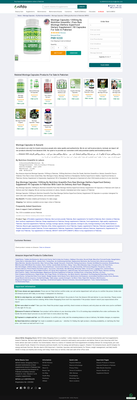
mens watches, (20, 263)
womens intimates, (68, 280)
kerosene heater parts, (86, 270)
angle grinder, (40, 274)
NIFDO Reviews (47, 362)
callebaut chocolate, (76, 259)
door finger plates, (51, 274)
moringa (49, 224)
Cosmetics (68, 11)
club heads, (60, 268)
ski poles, (96, 272)
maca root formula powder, (102, 259)
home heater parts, (64, 276)
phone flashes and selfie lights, (37, 268)
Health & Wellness (80, 11)
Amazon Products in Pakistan (105, 362)
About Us (45, 368)
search (82, 7)
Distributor (45, 378)
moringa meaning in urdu (96, 224)
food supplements (92, 221)
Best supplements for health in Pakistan (87, 219)
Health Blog (46, 375)
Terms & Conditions (75, 370)
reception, (101, 267)
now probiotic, (20, 272)
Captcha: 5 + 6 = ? (105, 57)
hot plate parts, (107, 265)
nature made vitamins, (41, 270)
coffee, (49, 265)
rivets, (44, 265)
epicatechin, (36, 263)
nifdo (49, 226)
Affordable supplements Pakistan (39, 219)
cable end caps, (73, 270)
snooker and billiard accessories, (98, 263)
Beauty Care (19, 11)
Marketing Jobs (74, 378)
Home (19, 15)
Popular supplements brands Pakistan (29, 228)
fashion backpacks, (102, 280)
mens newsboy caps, (84, 265)
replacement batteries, (79, 261)
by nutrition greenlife (43, 15)
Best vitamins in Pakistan (111, 219)
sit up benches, (62, 274)
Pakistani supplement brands (109, 226)
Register (112, 6)
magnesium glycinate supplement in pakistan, (59, 272)
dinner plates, (98, 270)
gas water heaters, (74, 274)
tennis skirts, (19, 261)
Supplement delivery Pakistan (84, 228)
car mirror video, (76, 278)
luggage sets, (99, 268)
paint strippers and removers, (25, 274)
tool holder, (35, 280)
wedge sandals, (52, 276)
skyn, (42, 263)
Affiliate (44, 381)
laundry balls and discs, (60, 265)
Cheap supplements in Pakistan (53, 221)
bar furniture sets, (94, 261)
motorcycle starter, (46, 259)
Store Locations (74, 381)
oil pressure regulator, (90, 267)
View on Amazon (45, 247)
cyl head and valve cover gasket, (35, 276)
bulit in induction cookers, (61, 259)
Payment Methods (75, 362)
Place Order (105, 65)
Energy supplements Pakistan (75, 221)
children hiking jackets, (34, 267)
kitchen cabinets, (21, 268)
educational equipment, (83, 280)
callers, (27, 272)
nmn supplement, (61, 270)
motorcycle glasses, (107, 261)
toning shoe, (50, 261)
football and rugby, (43, 278)
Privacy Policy (73, 368)
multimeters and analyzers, (79, 276)
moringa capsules (29, 15)
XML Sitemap (73, 373)
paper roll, (85, 278)
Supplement (69, 228)
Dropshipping (73, 375)
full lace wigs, (49, 263)
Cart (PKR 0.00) (117, 7)
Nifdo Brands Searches (103, 368)
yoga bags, (43, 280)
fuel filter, (111, 274)
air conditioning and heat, (63, 261)
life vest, (102, 272)
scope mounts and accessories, (25, 278)
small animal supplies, (55, 280)
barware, (116, 276)
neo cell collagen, (21, 267)
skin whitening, (69, 268)
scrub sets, (90, 268)
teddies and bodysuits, (31, 259)
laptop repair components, (24, 270)
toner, (93, 280)
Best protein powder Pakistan (61, 219)
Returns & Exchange (75, 365)
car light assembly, (76, 267)
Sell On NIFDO (111, 11)
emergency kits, (97, 265)
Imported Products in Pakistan (106, 365)
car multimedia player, (22, 281)
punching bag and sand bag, (98, 274)
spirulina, (29, 263)
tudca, (75, 265)
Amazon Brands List (102, 370)
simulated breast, (49, 267)
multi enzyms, (101, 278)
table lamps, (54, 278)
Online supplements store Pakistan (64, 226)
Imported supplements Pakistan (34, 224)
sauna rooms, (20, 276)
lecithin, (108, 267)
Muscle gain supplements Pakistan (35, 226)
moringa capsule (58, 224)
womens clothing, (109, 270)
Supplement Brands (102, 373)
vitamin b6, (69, 263)
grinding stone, (79, 272)
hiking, (70, 265)
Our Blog (45, 373)
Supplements (30, 11)
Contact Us (45, 365)
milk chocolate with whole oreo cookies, (28, 265)
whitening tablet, (80, 268)
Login (120, 6)
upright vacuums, (60, 263)
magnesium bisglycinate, (23, 280)
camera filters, (109, 268)
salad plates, (19, 259)
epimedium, (84, 274)
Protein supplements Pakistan (53, 228)
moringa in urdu (82, 224)
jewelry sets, (41, 261)
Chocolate (92, 11)
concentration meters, (62, 267)
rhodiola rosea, (114, 263)
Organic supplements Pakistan (88, 226)
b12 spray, (52, 270)
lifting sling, (88, 272)
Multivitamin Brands (55, 11)
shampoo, (93, 278)
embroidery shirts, (31, 261)
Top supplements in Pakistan (41, 231)
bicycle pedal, (88, 259)
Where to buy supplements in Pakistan (87, 231)
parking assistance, (80, 263)
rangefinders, (115, 259)
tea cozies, (52, 268)
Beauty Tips (46, 370)
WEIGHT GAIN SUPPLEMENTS (63, 231)
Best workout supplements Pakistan (28, 221)
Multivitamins (41, 11)
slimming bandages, (36, 272)
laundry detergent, (65, 278)
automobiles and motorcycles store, (100, 276)
